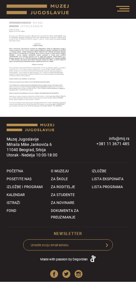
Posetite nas (19, 178)
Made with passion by (64, 259)
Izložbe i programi (25, 186)
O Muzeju (60, 170)
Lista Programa (107, 186)
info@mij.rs (119, 138)
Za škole (59, 178)
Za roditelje (63, 186)
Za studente (63, 194)
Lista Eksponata (107, 178)
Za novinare (62, 202)
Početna (15, 170)
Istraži (13, 202)
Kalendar (16, 194)
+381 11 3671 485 (112, 143)
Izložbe (99, 170)
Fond (11, 210)
